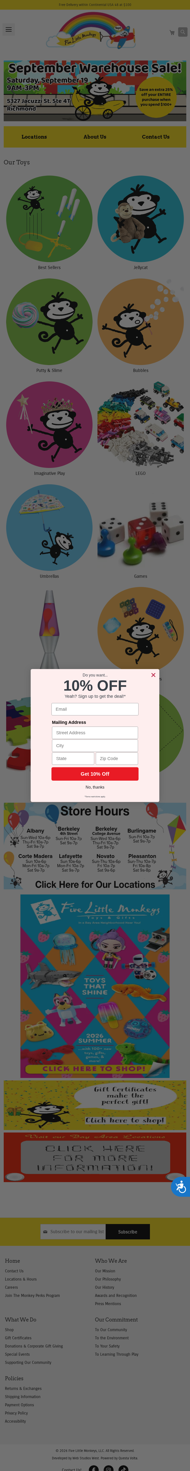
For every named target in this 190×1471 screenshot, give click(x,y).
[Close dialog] (153, 675)
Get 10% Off (95, 774)
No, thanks (95, 787)
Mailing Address (69, 722)
